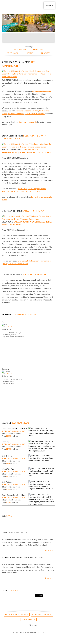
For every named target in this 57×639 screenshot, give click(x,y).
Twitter (9, 625)
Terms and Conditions (42, 615)
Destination (20, 50)
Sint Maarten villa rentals (35, 114)
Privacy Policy (28, 619)
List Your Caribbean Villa (16, 615)
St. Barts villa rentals (16, 114)
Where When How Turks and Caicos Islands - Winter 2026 (22, 557)
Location (30, 53)
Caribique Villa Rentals (13, 5)
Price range (13, 53)
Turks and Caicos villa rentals (26, 111)
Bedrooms (38, 50)
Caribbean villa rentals (41, 91)
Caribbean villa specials (28, 122)
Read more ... (50, 551)
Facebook (4, 625)
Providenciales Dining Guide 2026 (14, 533)
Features (45, 53)
